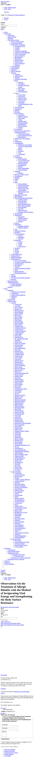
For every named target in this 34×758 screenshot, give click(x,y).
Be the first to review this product (10, 607)
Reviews (3, 713)
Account (3, 570)
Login (5, 19)
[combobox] (9, 26)
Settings (3, 571)
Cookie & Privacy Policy (11, 752)
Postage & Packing (9, 751)
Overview (3, 708)
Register (6, 18)
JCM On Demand (9, 564)
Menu (2, 29)
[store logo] (16, 15)
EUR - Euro (7, 9)
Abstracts (3, 688)
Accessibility (7, 756)
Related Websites (9, 754)
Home (6, 32)
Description (4, 675)
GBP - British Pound (10, 7)
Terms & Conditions (9, 749)
